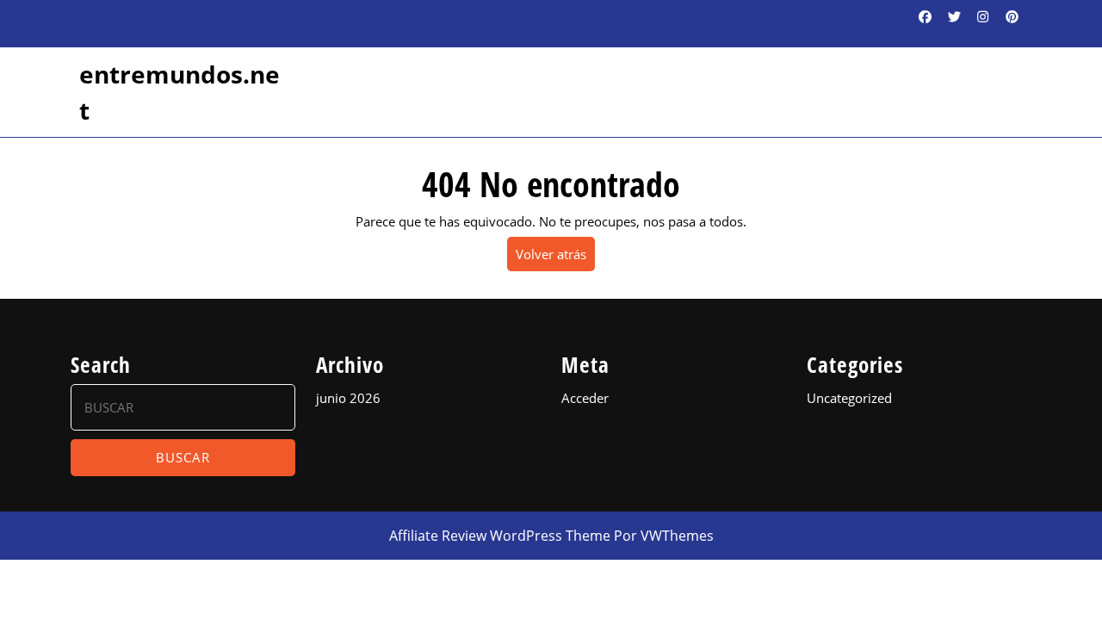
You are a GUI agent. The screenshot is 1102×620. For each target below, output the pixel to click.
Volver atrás (555, 258)
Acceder (585, 397)
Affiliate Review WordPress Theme (499, 535)
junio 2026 (348, 397)
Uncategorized (849, 397)
